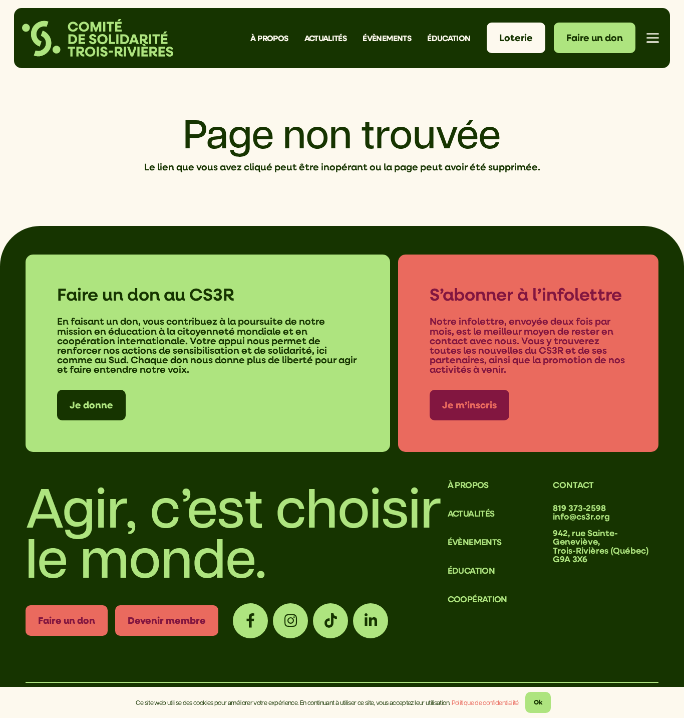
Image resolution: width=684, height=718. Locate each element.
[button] (295, 38)
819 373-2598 (579, 508)
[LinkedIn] (370, 620)
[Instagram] (290, 620)
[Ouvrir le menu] (653, 38)
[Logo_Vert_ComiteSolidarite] (97, 38)
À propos (468, 485)
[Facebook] (250, 620)
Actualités (471, 513)
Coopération (477, 599)
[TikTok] (330, 620)
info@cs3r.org (581, 516)
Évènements (475, 542)
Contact (573, 485)
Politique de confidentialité (485, 702)
